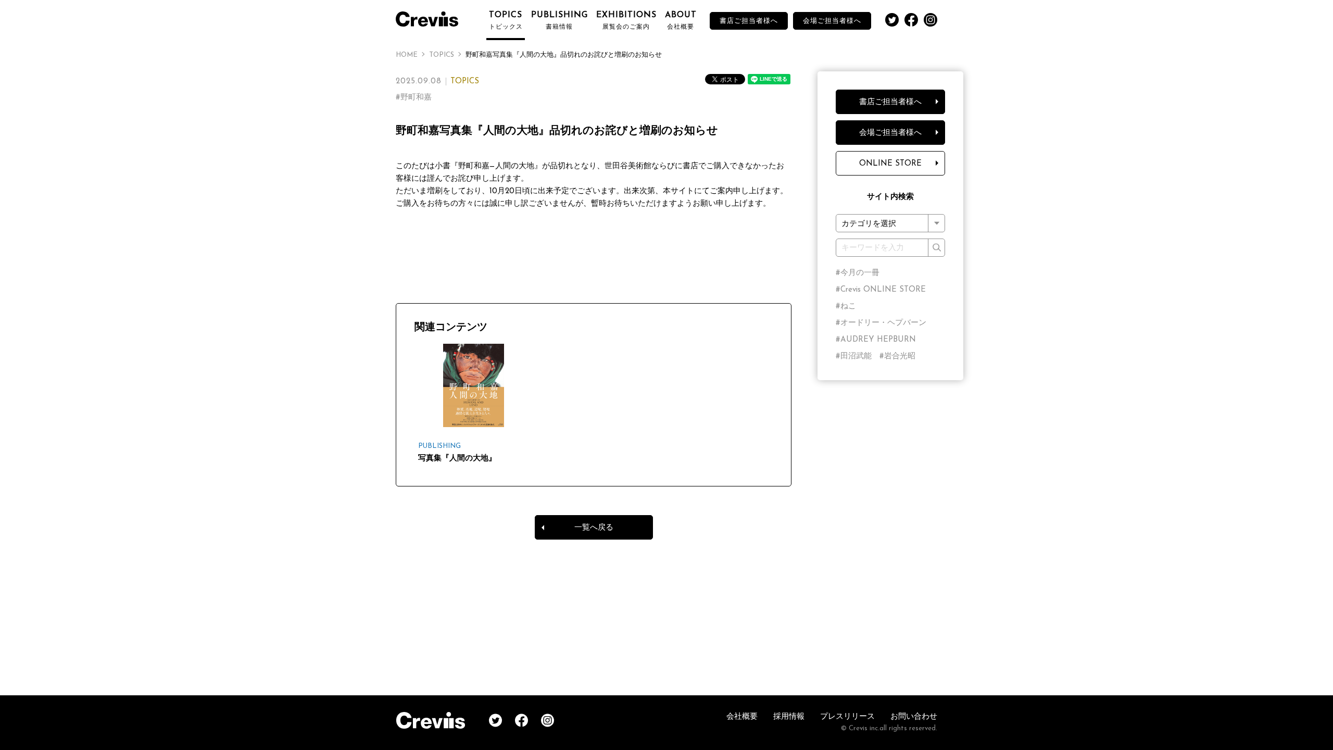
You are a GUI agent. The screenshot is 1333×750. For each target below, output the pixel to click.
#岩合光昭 (897, 356)
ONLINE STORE (890, 164)
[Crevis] (432, 17)
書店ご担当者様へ (749, 21)
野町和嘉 (416, 98)
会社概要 (742, 717)
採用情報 (788, 717)
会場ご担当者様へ (832, 21)
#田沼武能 (854, 356)
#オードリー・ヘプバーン (881, 323)
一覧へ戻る (593, 528)
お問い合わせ (913, 717)
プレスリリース (847, 717)
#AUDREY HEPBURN (876, 340)
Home (407, 55)
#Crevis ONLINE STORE (881, 290)
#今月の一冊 (857, 273)
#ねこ (846, 306)
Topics (441, 55)
